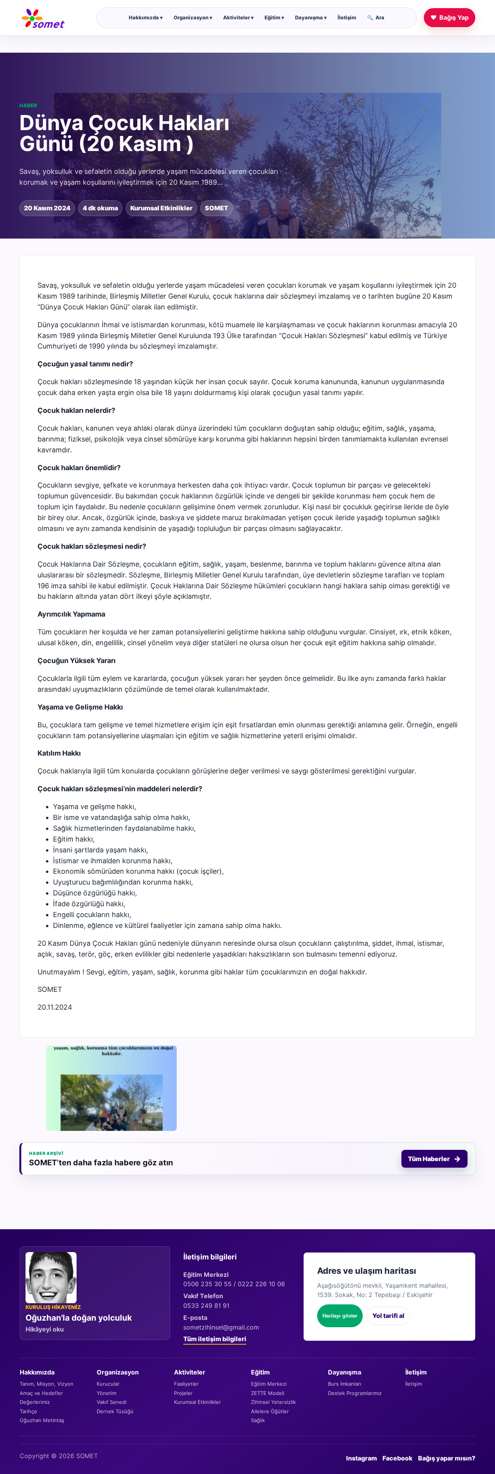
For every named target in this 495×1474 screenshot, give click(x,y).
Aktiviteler (238, 17)
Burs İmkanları (344, 1384)
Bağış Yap (449, 17)
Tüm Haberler (434, 1158)
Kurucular (108, 1384)
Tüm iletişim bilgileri (214, 1339)
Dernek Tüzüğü (115, 1411)
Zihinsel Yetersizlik (273, 1402)
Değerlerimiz (35, 1402)
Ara (375, 17)
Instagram (361, 1458)
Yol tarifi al (388, 1315)
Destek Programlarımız (355, 1393)
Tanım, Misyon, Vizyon (46, 1384)
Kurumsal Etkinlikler (197, 1402)
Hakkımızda (146, 17)
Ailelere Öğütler (270, 1411)
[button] (111, 1088)
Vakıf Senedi (111, 1402)
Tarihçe (28, 1411)
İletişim (347, 17)
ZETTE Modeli (267, 1393)
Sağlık (258, 1420)
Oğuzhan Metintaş (42, 1420)
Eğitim (274, 17)
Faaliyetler (186, 1384)
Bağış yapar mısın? (446, 1458)
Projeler (183, 1393)
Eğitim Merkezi (269, 1384)
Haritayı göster (340, 1316)
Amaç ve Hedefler (41, 1393)
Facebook (397, 1458)
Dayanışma (311, 17)
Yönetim (106, 1393)
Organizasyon (193, 17)
